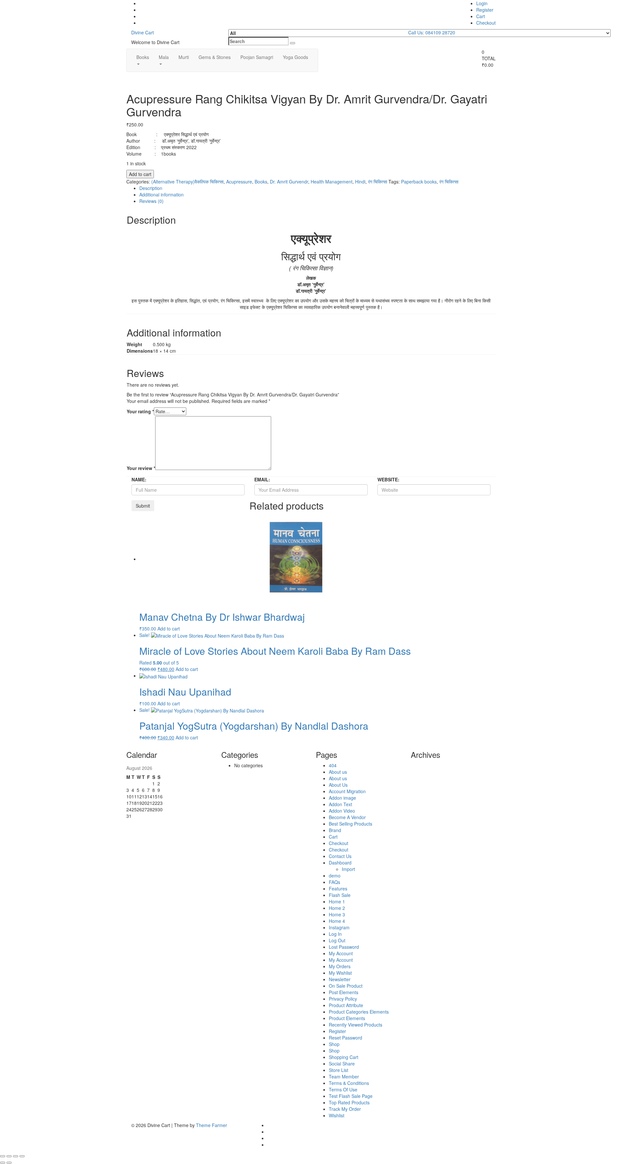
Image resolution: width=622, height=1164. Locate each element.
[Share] (15, 1156)
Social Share (342, 1063)
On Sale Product (346, 985)
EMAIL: (262, 479)
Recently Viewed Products (355, 1024)
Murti (184, 57)
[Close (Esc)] (22, 1156)
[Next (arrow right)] (9, 1163)
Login (482, 3)
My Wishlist (340, 973)
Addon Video (342, 810)
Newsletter (340, 979)
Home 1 (337, 901)
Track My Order (345, 1109)
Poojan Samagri (256, 57)
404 (333, 765)
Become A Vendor (347, 817)
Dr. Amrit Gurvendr (289, 181)
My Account (341, 953)
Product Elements (347, 1018)
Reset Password (345, 1037)
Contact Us (340, 856)
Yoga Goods (295, 57)
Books (142, 57)
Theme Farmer (211, 1125)
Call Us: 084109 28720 (431, 32)
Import (348, 869)
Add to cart (140, 174)
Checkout (486, 22)
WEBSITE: (388, 479)
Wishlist (336, 1115)
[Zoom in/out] (2, 1156)
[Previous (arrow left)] (2, 1163)
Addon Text (340, 804)
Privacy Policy (343, 998)
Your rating (140, 411)
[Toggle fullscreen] (9, 1156)
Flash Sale (340, 895)
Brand (335, 830)
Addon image (342, 797)
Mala (164, 57)
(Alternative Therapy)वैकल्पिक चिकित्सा (187, 181)
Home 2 (337, 908)
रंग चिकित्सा (377, 181)
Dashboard (340, 862)
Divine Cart (142, 32)
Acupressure (239, 181)
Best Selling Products (350, 823)
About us (338, 772)
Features (338, 888)
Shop (334, 1044)
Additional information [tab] (161, 194)
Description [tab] (150, 188)
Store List (338, 1070)
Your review (141, 468)
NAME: (139, 479)
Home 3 (337, 914)
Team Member (344, 1076)
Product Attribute (346, 1005)
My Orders (340, 966)
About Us (338, 785)
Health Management (331, 181)
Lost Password (344, 947)
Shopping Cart (343, 1057)
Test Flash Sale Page (351, 1096)
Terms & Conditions (349, 1083)
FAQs (334, 882)
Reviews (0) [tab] (151, 201)
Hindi (360, 181)
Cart (480, 16)
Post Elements (343, 992)
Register (484, 9)
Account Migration (347, 791)
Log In (335, 934)
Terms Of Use (343, 1089)
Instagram (339, 927)
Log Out (337, 940)
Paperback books (419, 181)
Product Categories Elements (359, 1011)
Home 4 (337, 921)
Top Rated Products (349, 1102)
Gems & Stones (215, 57)
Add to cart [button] (168, 628)
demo (334, 875)
